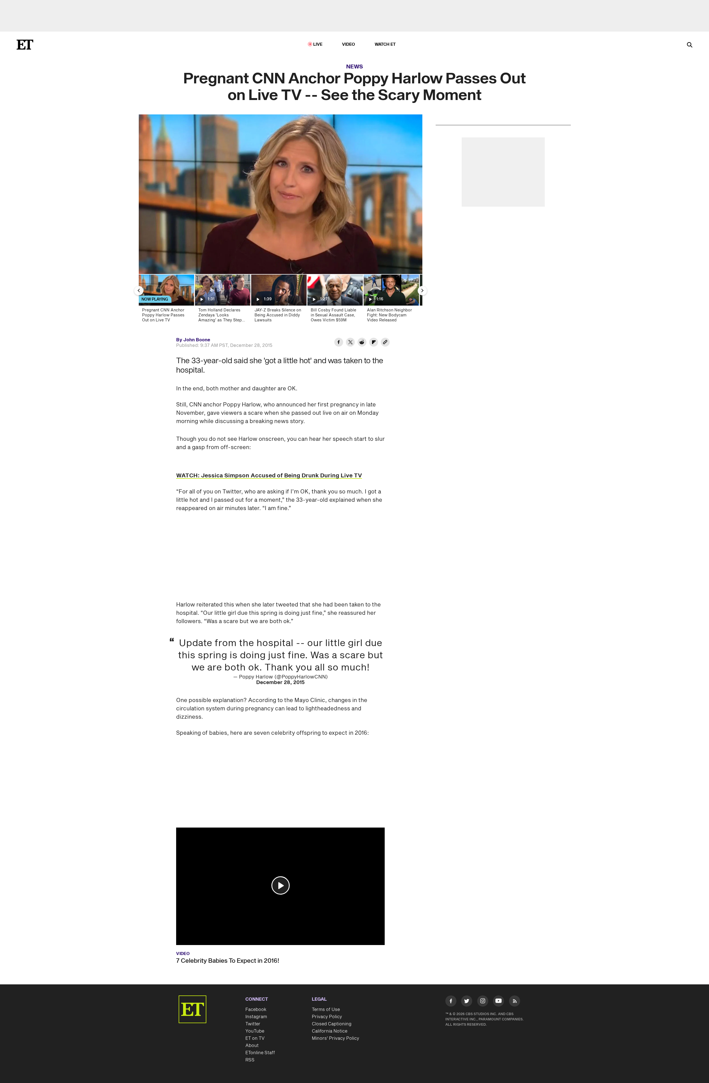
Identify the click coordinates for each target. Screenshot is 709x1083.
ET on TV (254, 1038)
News (354, 67)
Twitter (252, 1024)
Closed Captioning (331, 1024)
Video (348, 44)
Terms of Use (326, 1009)
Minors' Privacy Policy (335, 1038)
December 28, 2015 (280, 682)
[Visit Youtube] (498, 1001)
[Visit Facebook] (450, 1002)
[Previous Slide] (138, 290)
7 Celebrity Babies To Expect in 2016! (227, 960)
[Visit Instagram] (482, 1002)
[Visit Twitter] (466, 1002)
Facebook (255, 1009)
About (252, 1045)
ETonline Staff (260, 1052)
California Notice (329, 1031)
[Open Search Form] (689, 45)
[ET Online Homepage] (25, 45)
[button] (280, 885)
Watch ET (385, 44)
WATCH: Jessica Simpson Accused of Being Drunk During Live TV (269, 476)
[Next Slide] (422, 290)
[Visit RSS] (514, 1002)
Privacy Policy (327, 1016)
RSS (250, 1060)
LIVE (318, 44)
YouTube (254, 1031)
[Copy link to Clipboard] (385, 343)
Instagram (256, 1016)
